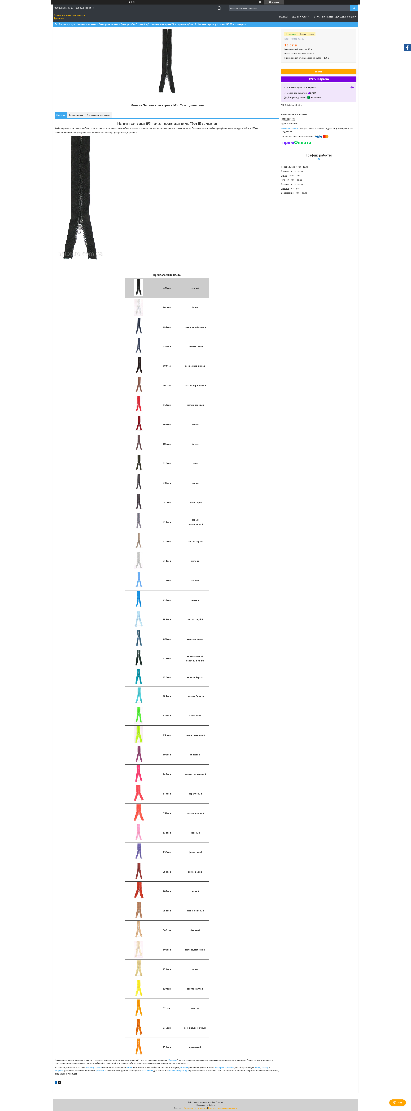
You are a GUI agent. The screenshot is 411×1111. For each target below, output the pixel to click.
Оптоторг (172, 1060)
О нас (316, 16)
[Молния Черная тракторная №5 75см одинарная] (292, 212)
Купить (318, 72)
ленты (257, 1067)
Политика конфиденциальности (222, 1108)
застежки (229, 1067)
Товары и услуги (300, 16)
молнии (184, 1067)
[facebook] (56, 1083)
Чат (400, 1102)
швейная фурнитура (179, 1070)
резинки (100, 1070)
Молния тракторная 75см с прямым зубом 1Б (173, 24)
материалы (147, 1070)
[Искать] (354, 8)
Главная (283, 16)
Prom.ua (219, 1102)
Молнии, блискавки (86, 24)
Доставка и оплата (345, 16)
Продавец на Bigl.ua (206, 1105)
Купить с (313, 79)
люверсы (219, 1067)
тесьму (265, 1067)
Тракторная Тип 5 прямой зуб (135, 24)
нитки (129, 1067)
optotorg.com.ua (94, 1067)
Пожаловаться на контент (195, 1108)
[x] (59, 1083)
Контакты (327, 16)
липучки (59, 1070)
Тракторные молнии (108, 24)
